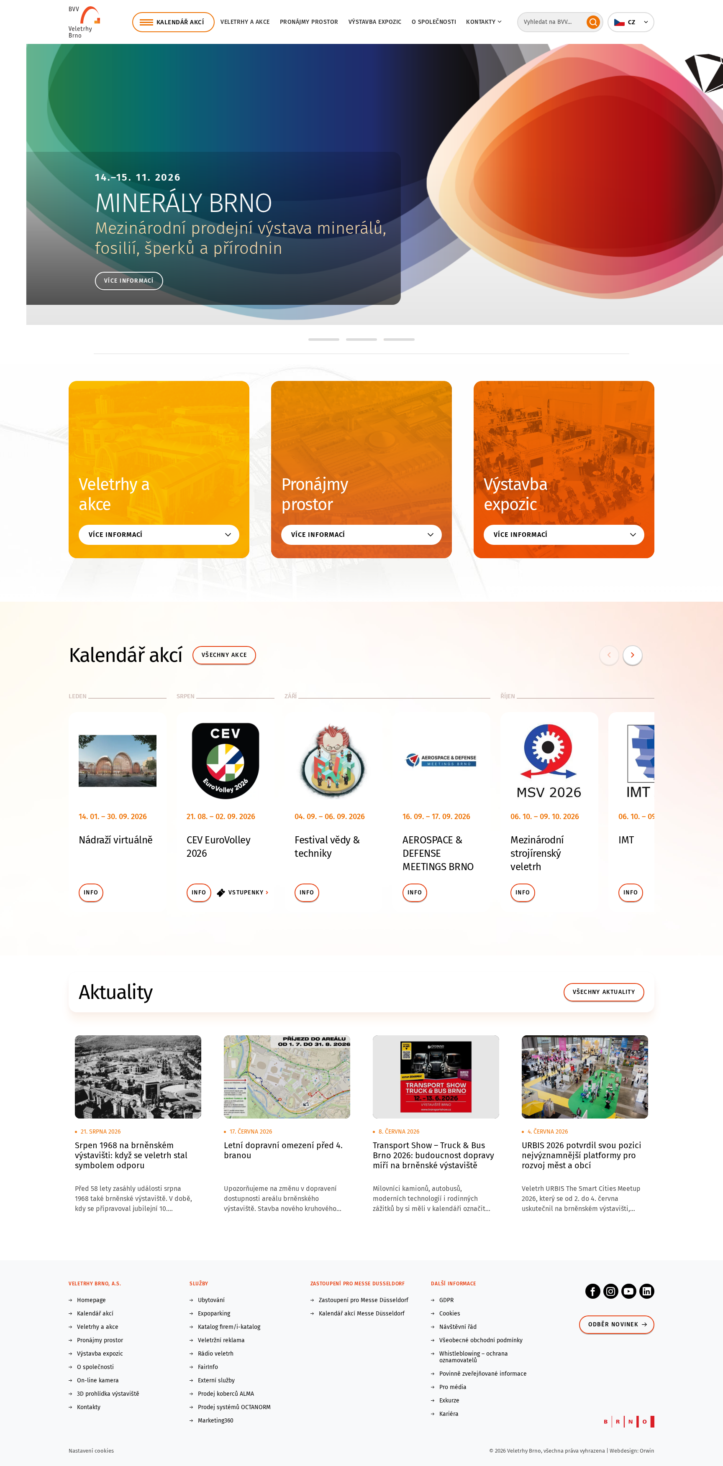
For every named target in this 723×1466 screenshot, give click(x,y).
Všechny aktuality (604, 992)
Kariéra (449, 1414)
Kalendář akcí (95, 1313)
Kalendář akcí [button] (180, 22)
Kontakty (88, 1407)
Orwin (647, 1451)
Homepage (91, 1300)
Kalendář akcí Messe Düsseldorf (362, 1313)
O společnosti (434, 22)
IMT (626, 840)
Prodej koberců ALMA (226, 1394)
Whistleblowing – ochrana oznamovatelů (473, 1357)
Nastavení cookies (91, 1451)
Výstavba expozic (375, 22)
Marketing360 (215, 1420)
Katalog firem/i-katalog (229, 1327)
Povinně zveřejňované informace (483, 1374)
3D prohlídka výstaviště (108, 1394)
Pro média (453, 1387)
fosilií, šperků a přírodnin (162, 248)
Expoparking (214, 1313)
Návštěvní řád (458, 1327)
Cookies (449, 1313)
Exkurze (449, 1400)
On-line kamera (98, 1380)
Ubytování (211, 1300)
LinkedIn (646, 1291)
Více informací (103, 280)
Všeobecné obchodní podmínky (481, 1340)
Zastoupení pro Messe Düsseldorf (363, 1300)
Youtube (628, 1291)
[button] (631, 22)
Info (91, 892)
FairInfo (208, 1367)
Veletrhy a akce (245, 22)
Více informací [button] (116, 535)
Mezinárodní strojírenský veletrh (537, 853)
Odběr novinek (613, 1324)
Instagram (610, 1291)
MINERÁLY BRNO (157, 203)
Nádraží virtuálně (116, 840)
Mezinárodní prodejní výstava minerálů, (214, 228)
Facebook (592, 1291)
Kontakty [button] (480, 22)
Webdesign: (625, 1451)
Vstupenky (246, 892)
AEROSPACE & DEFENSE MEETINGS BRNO (438, 853)
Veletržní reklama (221, 1340)
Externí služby (216, 1380)
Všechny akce (224, 655)
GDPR (446, 1300)
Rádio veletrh (215, 1354)
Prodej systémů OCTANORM (234, 1407)
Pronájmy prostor (309, 22)
